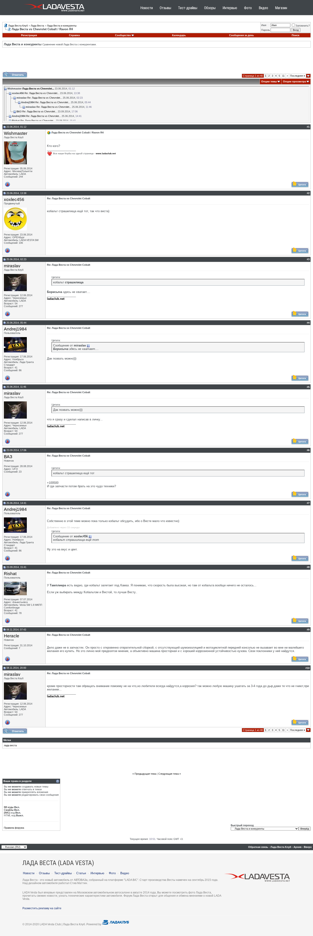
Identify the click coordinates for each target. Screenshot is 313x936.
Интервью (229, 8)
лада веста (10, 745)
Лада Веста (37, 25)
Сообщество (123, 35)
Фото (248, 8)
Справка (74, 35)
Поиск (295, 35)
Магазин (281, 8)
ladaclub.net (55, 298)
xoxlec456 (14, 199)
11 (283, 75)
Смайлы (9, 810)
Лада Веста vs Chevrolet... (38, 88)
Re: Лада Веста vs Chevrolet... (42, 93)
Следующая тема (168, 773)
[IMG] (7, 812)
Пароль (265, 30)
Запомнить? (303, 25)
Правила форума (14, 827)
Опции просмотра (294, 81)
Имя (263, 25)
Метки (7, 740)
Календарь (179, 35)
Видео (263, 8)
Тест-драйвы (187, 8)
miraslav (12, 265)
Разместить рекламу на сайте (41, 908)
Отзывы (165, 8)
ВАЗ (8, 456)
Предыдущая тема (145, 773)
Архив (298, 847)
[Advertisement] (156, 61)
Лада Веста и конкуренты (62, 25)
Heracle (11, 635)
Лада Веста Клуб (18, 25)
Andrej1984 (15, 329)
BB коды (9, 807)
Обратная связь (258, 847)
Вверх (308, 847)
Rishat (10, 573)
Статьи (81, 873)
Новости (146, 8)
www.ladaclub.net (106, 153)
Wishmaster (15, 133)
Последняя (297, 75)
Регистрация (29, 35)
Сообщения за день (241, 35)
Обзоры (210, 8)
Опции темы (269, 81)
